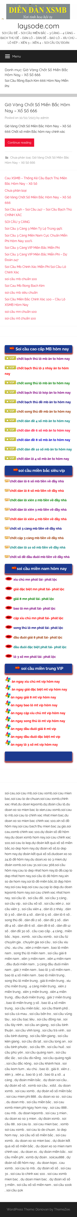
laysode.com (38, 25)
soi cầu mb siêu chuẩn (21, 292)
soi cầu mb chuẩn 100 (21, 279)
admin (44, 118)
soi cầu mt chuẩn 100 (20, 318)
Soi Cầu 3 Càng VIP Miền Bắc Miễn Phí (32, 248)
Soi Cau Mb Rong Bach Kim (25, 286)
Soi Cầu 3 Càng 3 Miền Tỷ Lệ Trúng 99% (33, 228)
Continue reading (19, 142)
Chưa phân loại (20, 157)
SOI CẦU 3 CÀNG (17, 222)
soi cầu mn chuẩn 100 (21, 312)
